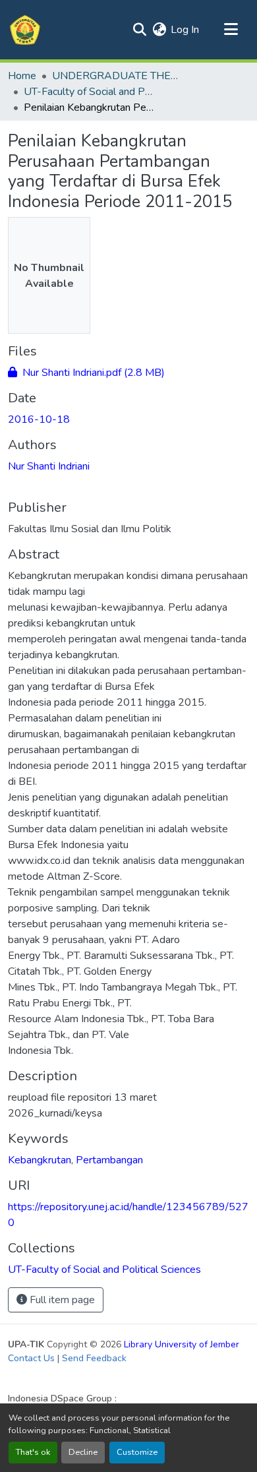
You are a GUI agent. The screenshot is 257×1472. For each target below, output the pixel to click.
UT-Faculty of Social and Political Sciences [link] (90, 91)
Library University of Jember (181, 1344)
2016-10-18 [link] (39, 419)
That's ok (33, 1452)
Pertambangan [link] (109, 1160)
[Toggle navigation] (230, 29)
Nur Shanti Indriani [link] (49, 466)
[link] (128, 373)
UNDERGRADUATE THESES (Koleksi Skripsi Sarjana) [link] (118, 76)
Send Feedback (94, 1358)
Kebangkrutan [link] (39, 1160)
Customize (137, 1452)
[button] (25, 29)
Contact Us (31, 1358)
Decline (83, 1452)
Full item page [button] (61, 1300)
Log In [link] (185, 29)
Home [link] (22, 76)
